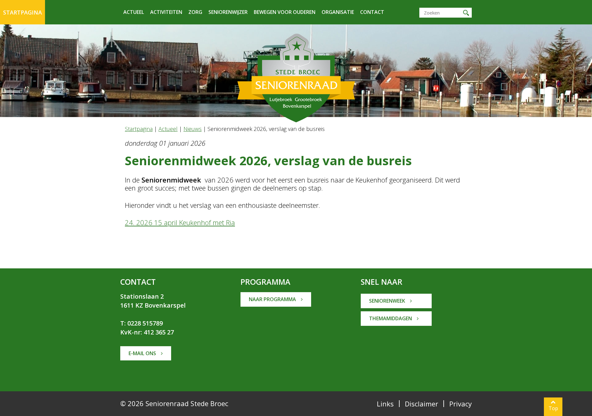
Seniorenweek (387, 300)
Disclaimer (421, 403)
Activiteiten (166, 12)
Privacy (460, 403)
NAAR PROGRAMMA (273, 299)
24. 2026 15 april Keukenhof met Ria (180, 222)
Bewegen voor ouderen (284, 12)
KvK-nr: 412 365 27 (147, 332)
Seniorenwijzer (228, 12)
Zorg (195, 12)
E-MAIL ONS (143, 353)
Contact (372, 12)
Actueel (133, 12)
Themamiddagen (391, 318)
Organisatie (338, 12)
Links (385, 403)
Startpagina (22, 12)
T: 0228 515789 (141, 323)
